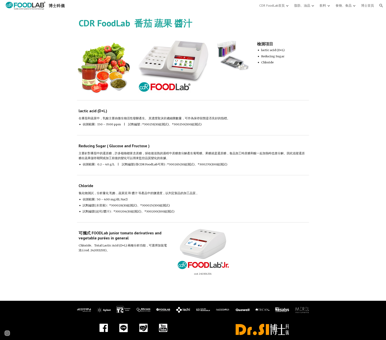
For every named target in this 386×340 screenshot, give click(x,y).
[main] (193, 23)
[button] (381, 5)
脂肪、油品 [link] (302, 5)
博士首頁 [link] (367, 5)
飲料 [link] (323, 5)
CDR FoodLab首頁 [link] (272, 5)
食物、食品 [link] (344, 5)
